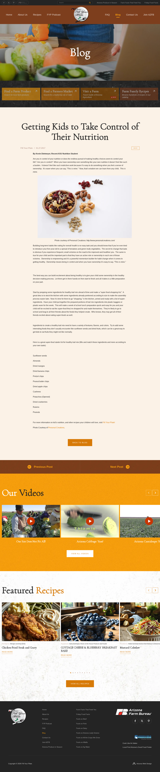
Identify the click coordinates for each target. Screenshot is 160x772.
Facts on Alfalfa (82, 742)
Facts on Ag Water (83, 747)
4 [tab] (77, 672)
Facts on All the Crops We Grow (88, 738)
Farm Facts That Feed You (131, 3)
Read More (7, 652)
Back (135, 148)
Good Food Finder (145, 747)
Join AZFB (148, 14)
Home (9, 14)
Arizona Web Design (144, 764)
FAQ (107, 14)
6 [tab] (82, 672)
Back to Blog (80, 443)
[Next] (155, 493)
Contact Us (132, 14)
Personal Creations (56, 428)
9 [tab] (89, 672)
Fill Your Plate (27, 764)
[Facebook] (4, 3)
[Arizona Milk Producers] (143, 737)
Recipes (37, 14)
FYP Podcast (54, 14)
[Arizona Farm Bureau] (23, 3)
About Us (22, 14)
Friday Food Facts (151, 3)
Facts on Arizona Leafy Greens (87, 733)
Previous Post (43, 466)
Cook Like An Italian (130, 743)
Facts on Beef (81, 719)
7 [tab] (84, 672)
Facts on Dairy (81, 728)
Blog (118, 14)
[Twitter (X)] (9, 3)
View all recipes (80, 684)
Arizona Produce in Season (107, 3)
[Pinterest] (14, 3)
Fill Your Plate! (109, 422)
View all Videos (80, 554)
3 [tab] (75, 672)
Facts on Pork (81, 724)
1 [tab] (70, 672)
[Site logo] (17, 728)
